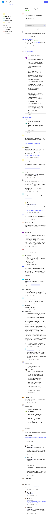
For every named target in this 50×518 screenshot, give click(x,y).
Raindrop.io (37, 42)
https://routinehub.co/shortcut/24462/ (32, 143)
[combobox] (42, 29)
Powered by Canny (11, 37)
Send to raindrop (28, 198)
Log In (44, 25)
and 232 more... (8, 33)
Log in (46, 1)
